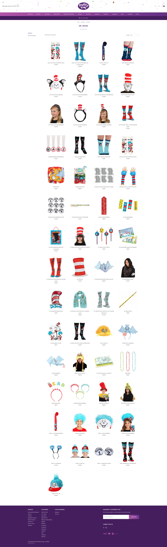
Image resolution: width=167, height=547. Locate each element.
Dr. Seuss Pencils (128, 311)
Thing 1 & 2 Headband (56, 463)
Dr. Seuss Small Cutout (56, 343)
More (121, 14)
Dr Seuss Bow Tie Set (80, 186)
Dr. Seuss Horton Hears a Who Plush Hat (104, 279)
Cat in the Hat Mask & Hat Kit (128, 94)
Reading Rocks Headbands (80, 403)
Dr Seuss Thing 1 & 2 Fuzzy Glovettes (127, 186)
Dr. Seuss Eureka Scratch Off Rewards (128, 247)
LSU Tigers (38, 14)
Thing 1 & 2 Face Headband (104, 433)
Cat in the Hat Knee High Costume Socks (104, 94)
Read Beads (127, 373)
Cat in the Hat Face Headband (56, 94)
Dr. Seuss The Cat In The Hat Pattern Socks (80, 343)
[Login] (158, 6)
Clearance (130, 14)
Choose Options (57, 182)
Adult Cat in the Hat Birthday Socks (56, 62)
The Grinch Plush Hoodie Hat (128, 403)
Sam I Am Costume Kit (104, 403)
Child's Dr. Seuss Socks (80, 156)
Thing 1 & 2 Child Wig (80, 433)
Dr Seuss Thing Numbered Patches (56, 217)
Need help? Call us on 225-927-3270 (10, 6)
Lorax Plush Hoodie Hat (79, 373)
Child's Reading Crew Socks (104, 156)
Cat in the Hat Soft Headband (80, 124)
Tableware (114, 14)
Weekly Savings (31, 519)
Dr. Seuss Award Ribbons (104, 217)
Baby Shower (57, 14)
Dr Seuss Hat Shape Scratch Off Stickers (104, 186)
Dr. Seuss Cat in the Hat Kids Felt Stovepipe (80, 247)
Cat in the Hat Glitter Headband (79, 94)
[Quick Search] (155, 6)
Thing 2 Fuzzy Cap (56, 493)
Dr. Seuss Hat (80, 279)
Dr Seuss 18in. (56, 186)
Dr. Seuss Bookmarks (128, 217)
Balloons (88, 14)
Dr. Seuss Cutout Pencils (104, 247)
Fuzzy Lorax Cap (104, 343)
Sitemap (30, 525)
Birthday (80, 14)
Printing (29, 516)
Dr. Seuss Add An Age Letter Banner (80, 217)
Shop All (137, 14)
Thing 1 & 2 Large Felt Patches (104, 463)
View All (57, 514)
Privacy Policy (31, 523)
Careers (30, 514)
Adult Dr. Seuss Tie (104, 62)
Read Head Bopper (56, 403)
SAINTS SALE (30, 14)
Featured (43, 531)
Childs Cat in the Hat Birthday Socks (127, 156)
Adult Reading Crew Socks (128, 62)
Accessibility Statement (33, 512)
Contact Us (30, 521)
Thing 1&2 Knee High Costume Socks (128, 463)
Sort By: (128, 35)
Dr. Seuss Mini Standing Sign (56, 311)
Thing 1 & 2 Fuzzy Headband (128, 433)
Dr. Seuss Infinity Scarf (127, 279)
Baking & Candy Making (69, 14)
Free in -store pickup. (84, 17)
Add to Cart (56, 58)
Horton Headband (56, 373)
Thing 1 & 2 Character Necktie (56, 433)
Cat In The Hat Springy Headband (104, 124)
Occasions (97, 14)
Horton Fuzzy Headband (128, 343)
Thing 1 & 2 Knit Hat (79, 463)
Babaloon (57, 512)
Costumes (106, 14)
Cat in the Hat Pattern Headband (56, 124)
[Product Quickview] (54, 53)
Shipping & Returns (32, 517)
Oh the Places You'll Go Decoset (104, 373)
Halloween (47, 14)
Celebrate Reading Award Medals (56, 156)
